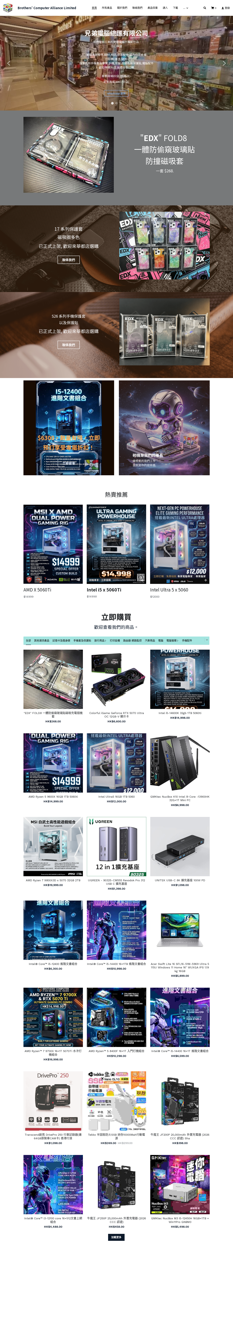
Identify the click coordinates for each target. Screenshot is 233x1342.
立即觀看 (68, 463)
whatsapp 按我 (116, 93)
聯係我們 (68, 259)
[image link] (8, 7)
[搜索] (205, 8)
